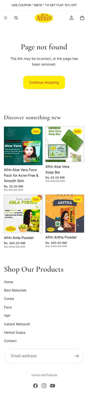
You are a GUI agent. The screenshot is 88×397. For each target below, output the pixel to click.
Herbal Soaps (14, 332)
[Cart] (82, 18)
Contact (10, 341)
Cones (9, 298)
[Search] (16, 18)
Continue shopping (44, 82)
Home (8, 281)
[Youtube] (52, 386)
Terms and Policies (44, 375)
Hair (7, 315)
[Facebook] (35, 386)
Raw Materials (15, 290)
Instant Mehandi (17, 324)
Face (8, 307)
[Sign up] (77, 356)
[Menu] (5, 18)
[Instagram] (44, 386)
